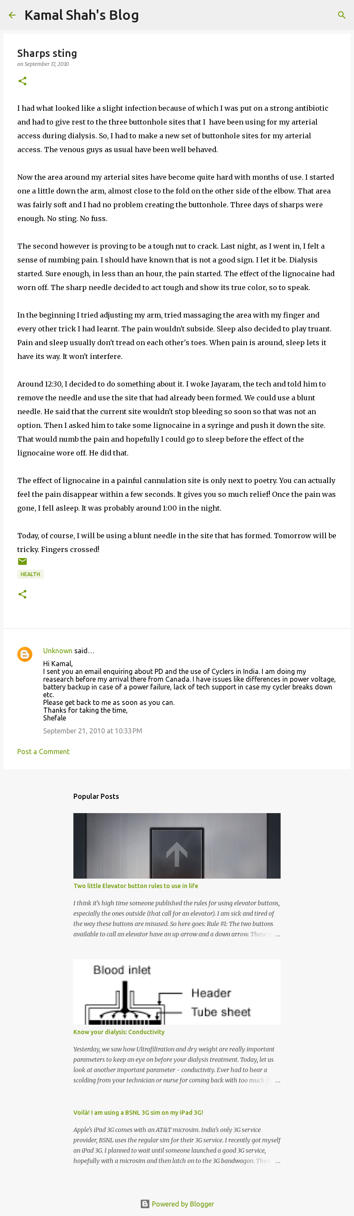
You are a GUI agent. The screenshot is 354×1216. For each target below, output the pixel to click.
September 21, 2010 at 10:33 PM (92, 731)
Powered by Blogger (182, 1204)
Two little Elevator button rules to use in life (135, 885)
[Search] (342, 15)
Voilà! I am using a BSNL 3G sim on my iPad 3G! (138, 1112)
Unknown (58, 651)
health (30, 574)
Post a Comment (43, 751)
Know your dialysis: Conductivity (118, 1032)
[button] (22, 81)
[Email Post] (22, 564)
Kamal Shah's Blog (81, 14)
